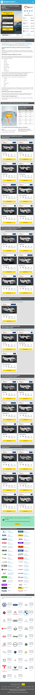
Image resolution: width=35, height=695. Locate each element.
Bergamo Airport (11, 2)
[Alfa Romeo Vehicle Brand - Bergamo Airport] (26, 644)
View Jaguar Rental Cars (10, 654)
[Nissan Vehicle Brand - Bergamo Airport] (15, 644)
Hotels (21, 686)
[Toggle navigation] (33, 2)
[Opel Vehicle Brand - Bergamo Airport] (26, 604)
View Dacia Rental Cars (10, 678)
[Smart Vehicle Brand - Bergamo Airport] (26, 652)
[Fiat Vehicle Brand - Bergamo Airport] (4, 612)
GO (23, 684)
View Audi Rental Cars (21, 622)
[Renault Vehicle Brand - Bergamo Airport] (15, 628)
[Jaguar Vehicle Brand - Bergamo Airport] (4, 652)
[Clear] (12, 18)
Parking (18, 686)
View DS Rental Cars (21, 678)
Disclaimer (29, 686)
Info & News (25, 686)
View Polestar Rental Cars (22, 662)
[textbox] (7, 18)
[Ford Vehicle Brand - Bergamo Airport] (15, 605)
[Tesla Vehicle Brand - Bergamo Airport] (4, 668)
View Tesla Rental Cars (10, 670)
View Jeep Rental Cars (21, 638)
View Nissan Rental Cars (21, 646)
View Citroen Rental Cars (21, 614)
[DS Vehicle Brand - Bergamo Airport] (15, 676)
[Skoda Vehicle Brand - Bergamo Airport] (26, 636)
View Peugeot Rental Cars (11, 622)
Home (3, 686)
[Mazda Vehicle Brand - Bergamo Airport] (4, 660)
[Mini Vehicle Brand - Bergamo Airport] (26, 668)
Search (7, 29)
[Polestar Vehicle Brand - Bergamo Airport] (15, 660)
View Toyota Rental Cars (10, 630)
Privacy (32, 686)
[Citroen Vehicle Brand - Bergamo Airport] (15, 613)
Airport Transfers (13, 686)
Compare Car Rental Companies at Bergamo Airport (10, 9)
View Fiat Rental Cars (10, 614)
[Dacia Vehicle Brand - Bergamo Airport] (4, 676)
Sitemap (18, 687)
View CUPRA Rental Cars (21, 670)
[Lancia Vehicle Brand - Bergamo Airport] (15, 652)
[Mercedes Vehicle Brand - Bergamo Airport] (26, 620)
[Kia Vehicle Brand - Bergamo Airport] (4, 636)
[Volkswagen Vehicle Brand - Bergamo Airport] (4, 605)
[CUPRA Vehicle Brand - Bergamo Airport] (15, 668)
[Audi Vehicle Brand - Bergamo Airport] (15, 621)
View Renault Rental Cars (21, 630)
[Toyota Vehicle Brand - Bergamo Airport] (4, 628)
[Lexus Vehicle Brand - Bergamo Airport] (26, 660)
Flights (6, 686)
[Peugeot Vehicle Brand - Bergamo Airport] (4, 620)
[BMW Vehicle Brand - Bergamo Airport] (26, 613)
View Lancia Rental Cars (21, 654)
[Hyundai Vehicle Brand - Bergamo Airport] (26, 628)
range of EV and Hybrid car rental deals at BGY (20, 521)
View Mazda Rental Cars (10, 662)
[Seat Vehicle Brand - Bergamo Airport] (4, 644)
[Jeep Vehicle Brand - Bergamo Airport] (15, 636)
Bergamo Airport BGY (11, 43)
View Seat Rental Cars (10, 646)
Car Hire (9, 686)
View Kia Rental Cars (10, 638)
